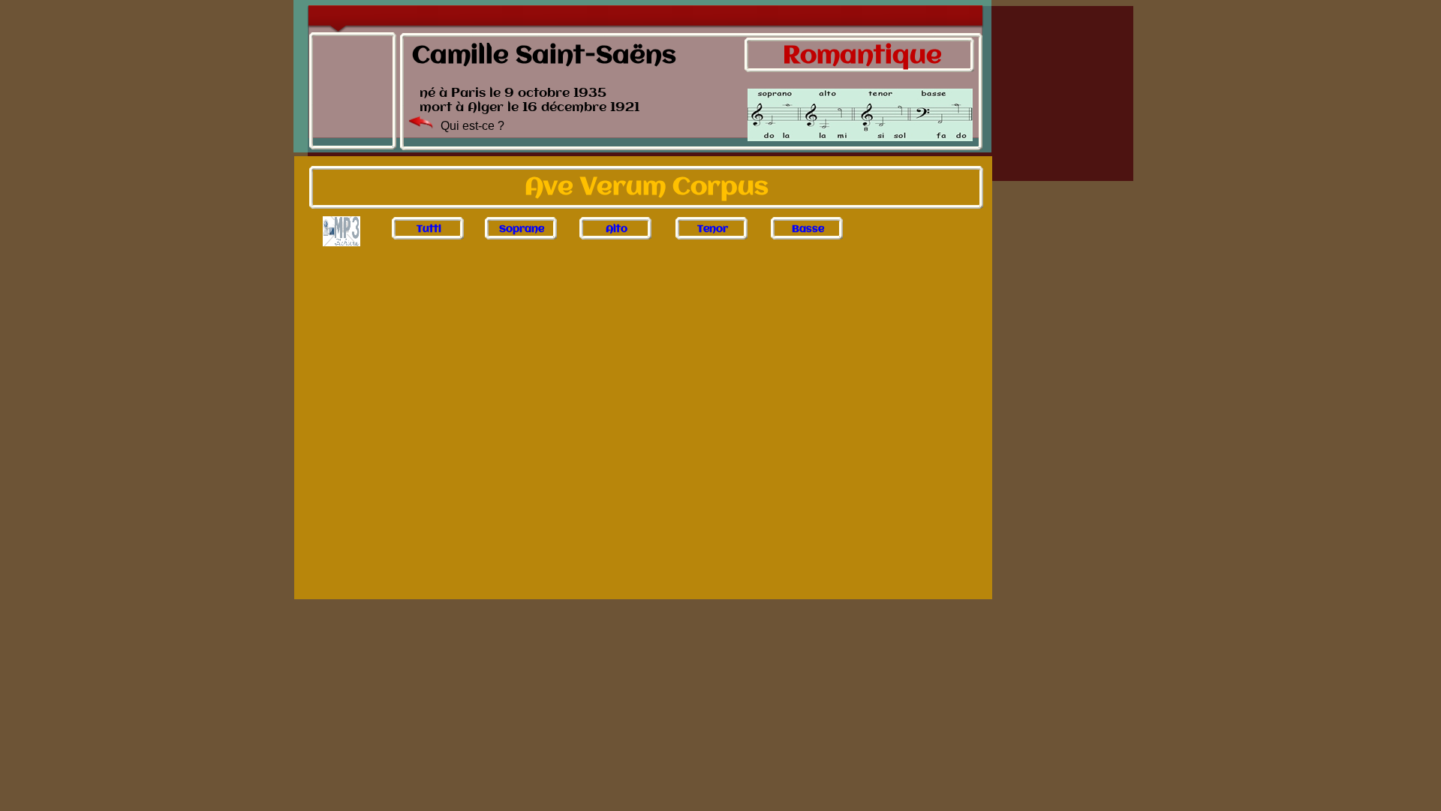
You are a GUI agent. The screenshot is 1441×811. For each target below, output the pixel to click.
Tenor (712, 228)
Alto (616, 228)
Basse (808, 228)
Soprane (521, 228)
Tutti (429, 228)
